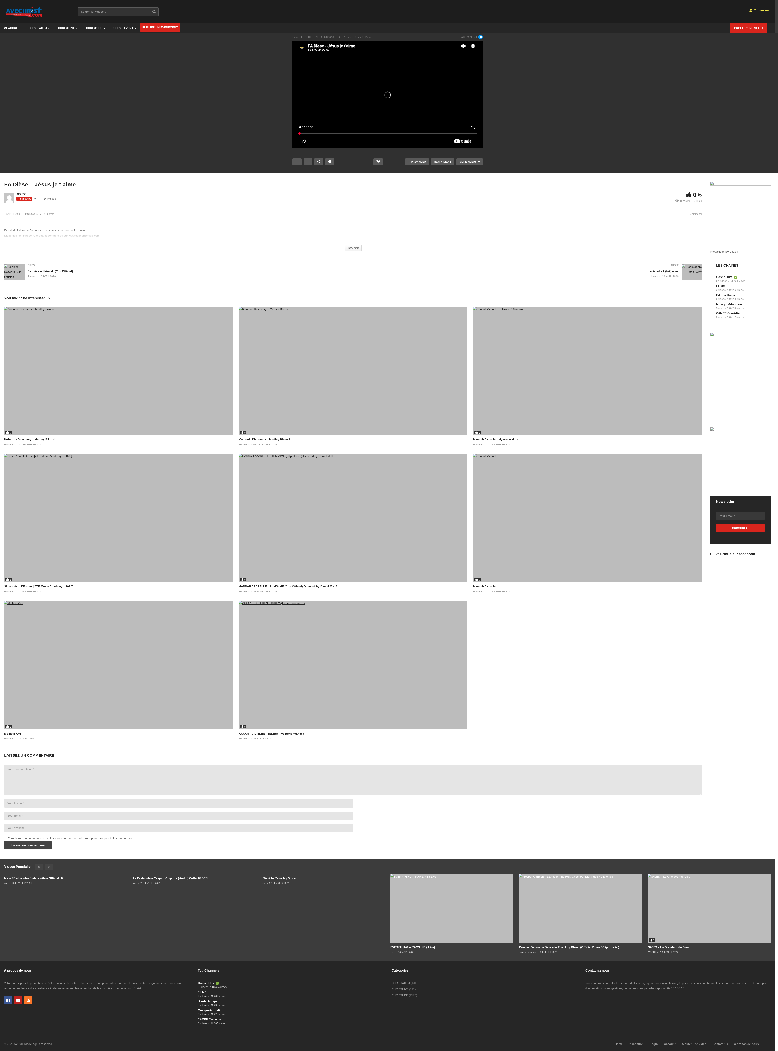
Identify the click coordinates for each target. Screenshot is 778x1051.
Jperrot (21, 193)
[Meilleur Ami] (118, 665)
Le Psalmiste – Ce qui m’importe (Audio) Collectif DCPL (171, 878)
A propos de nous (746, 1044)
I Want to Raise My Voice (279, 878)
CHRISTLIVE (66, 28)
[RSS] (28, 1000)
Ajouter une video (694, 1044)
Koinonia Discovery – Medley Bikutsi (29, 439)
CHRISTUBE (94, 28)
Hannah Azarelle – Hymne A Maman (497, 439)
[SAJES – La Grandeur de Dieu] (709, 908)
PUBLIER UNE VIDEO (748, 28)
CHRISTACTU (38, 28)
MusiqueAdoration (729, 304)
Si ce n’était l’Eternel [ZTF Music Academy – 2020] (38, 586)
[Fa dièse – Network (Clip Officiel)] (176, 276)
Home (295, 37)
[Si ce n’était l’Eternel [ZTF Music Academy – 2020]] (118, 518)
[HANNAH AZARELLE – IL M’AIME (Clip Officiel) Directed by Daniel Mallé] (353, 518)
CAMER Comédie (728, 313)
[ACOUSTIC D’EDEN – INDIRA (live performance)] (353, 665)
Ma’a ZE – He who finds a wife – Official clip (34, 878)
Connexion (761, 10)
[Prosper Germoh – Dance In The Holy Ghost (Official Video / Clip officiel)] (580, 908)
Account (670, 1044)
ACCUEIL (13, 28)
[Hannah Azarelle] (587, 518)
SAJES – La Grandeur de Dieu (668, 947)
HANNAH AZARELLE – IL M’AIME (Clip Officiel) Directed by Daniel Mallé (288, 586)
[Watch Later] (329, 161)
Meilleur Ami (12, 733)
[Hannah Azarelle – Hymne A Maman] (587, 371)
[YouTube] (18, 1000)
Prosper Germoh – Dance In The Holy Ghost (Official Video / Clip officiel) (569, 947)
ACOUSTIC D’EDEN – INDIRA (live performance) (271, 733)
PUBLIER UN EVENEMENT (160, 27)
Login (654, 1044)
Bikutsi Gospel (726, 295)
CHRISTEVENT (123, 28)
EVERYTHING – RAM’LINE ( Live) (412, 947)
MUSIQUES (330, 37)
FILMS (720, 286)
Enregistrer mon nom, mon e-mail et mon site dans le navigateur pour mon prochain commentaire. (71, 838)
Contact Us (720, 1044)
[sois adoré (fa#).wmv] (529, 276)
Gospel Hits (724, 277)
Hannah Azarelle (484, 586)
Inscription (636, 1044)
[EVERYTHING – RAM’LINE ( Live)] (451, 908)
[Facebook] (8, 1000)
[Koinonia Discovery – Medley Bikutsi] (118, 371)
